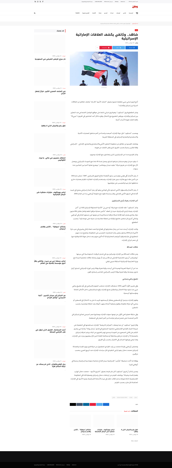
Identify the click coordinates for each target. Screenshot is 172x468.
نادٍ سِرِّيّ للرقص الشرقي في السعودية (50, 59)
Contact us (123, 1)
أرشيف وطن (128, 23)
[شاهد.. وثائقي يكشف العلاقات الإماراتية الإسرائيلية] (104, 69)
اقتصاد (94, 13)
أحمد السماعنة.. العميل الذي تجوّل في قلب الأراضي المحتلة (50, 331)
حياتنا (112, 13)
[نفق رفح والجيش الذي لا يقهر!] (127, 421)
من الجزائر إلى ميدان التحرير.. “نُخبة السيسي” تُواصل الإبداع (51, 296)
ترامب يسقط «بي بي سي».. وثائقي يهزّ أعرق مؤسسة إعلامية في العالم (49, 262)
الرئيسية (131, 13)
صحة (100, 13)
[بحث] (35, 13)
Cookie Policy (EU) (98, 1)
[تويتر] (144, 102)
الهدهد (118, 13)
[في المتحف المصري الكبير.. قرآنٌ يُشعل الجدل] (49, 76)
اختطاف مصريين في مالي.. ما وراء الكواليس (52, 159)
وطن (136, 43)
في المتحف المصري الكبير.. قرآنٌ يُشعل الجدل (50, 92)
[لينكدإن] (144, 106)
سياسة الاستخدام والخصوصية (87, 1)
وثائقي (113, 397)
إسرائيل (135, 397)
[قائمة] (137, 13)
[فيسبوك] (144, 97)
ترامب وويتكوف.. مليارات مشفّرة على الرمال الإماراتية (104, 431)
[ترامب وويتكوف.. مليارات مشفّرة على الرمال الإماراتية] (103, 421)
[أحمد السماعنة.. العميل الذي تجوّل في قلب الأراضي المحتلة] (49, 314)
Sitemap (116, 1)
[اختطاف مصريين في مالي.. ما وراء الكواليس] (49, 142)
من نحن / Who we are (108, 1)
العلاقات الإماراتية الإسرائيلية (122, 397)
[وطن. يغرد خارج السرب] (135, 7)
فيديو (105, 13)
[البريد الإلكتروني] (144, 115)
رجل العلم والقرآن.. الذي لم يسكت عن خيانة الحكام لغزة (50, 365)
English (77, 13)
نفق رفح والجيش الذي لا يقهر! (129, 431)
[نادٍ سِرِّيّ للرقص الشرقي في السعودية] (49, 44)
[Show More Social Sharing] (97, 47)
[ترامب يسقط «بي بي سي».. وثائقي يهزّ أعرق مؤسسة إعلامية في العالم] (49, 246)
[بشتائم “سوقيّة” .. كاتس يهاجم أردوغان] (80, 421)
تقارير (124, 13)
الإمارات (130, 397)
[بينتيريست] (144, 111)
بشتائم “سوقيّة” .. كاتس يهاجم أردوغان (82, 431)
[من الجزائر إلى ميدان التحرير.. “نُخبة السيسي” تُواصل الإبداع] (49, 280)
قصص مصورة (85, 13)
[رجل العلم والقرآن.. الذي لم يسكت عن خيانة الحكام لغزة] (49, 349)
